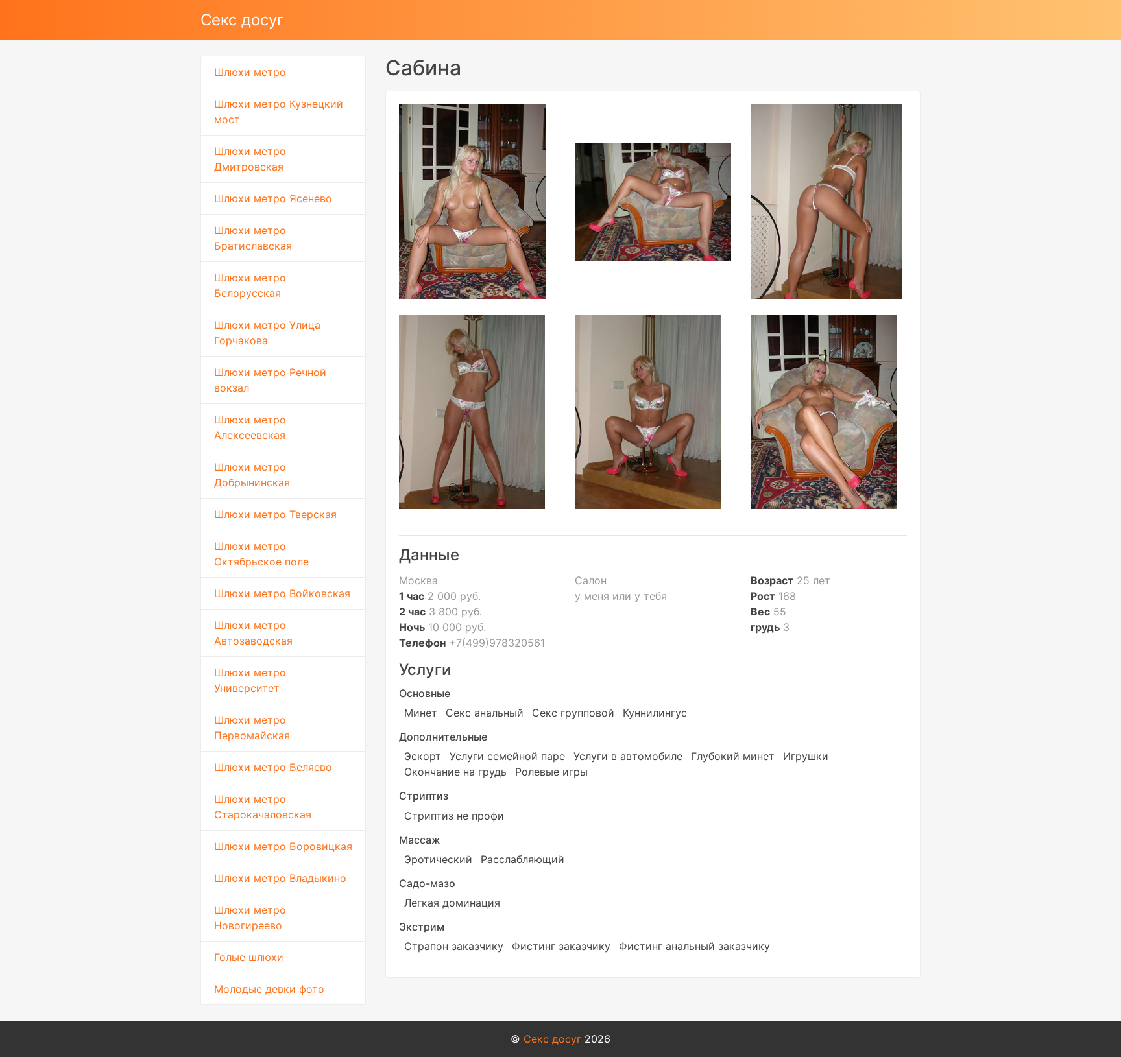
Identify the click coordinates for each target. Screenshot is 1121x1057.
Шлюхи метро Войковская (282, 593)
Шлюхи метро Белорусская (250, 285)
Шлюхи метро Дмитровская (250, 159)
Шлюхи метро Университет (250, 680)
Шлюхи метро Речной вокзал (270, 380)
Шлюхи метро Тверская (275, 514)
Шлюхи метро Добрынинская (252, 474)
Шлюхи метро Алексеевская (250, 427)
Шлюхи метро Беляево (273, 767)
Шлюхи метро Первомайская (252, 727)
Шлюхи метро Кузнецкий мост (278, 111)
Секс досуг (242, 19)
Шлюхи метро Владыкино (280, 878)
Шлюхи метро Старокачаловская (262, 806)
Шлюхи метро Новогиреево (250, 917)
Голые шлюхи (248, 957)
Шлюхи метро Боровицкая (283, 846)
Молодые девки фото (269, 988)
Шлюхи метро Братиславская (253, 238)
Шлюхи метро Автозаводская (253, 633)
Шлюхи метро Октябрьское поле (261, 554)
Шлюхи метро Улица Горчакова (267, 332)
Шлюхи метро (250, 71)
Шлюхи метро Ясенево (273, 198)
